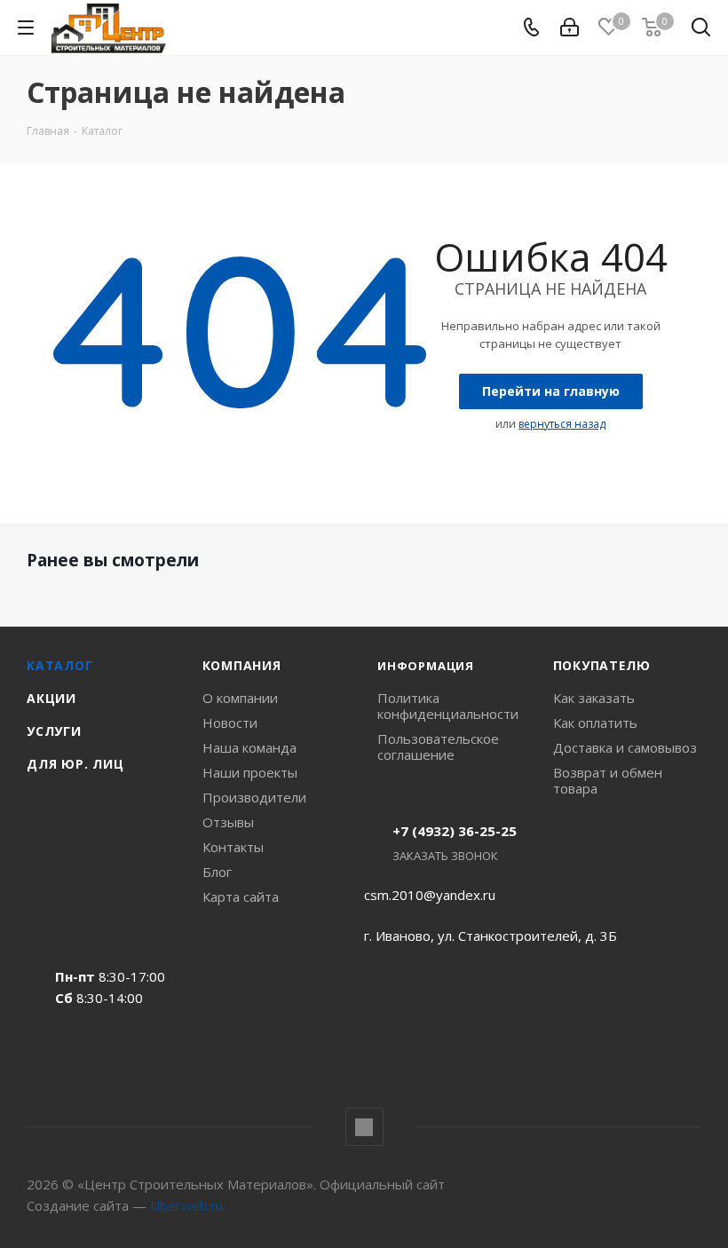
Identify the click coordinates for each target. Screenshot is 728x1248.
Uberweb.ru (186, 1205)
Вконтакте (364, 1127)
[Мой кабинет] (569, 27)
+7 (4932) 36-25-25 (454, 831)
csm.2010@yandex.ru (429, 895)
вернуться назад (561, 423)
